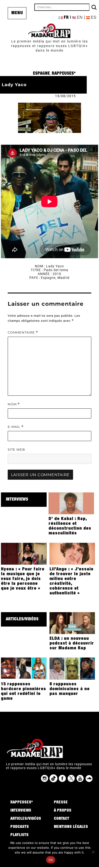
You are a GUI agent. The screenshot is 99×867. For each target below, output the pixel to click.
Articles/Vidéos (22, 619)
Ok (51, 860)
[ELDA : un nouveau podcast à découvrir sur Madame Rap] (72, 623)
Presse (61, 803)
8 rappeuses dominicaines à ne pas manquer (70, 689)
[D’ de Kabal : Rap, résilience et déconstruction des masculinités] (71, 503)
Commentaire (23, 332)
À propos (62, 811)
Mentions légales (71, 827)
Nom (14, 404)
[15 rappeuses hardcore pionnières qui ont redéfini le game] (24, 668)
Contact (61, 819)
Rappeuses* (64, 74)
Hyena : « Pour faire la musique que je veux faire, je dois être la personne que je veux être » (22, 579)
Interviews (17, 499)
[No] (93, 851)
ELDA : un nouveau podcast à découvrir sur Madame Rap (72, 644)
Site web (16, 449)
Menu (17, 13)
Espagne (41, 74)
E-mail (16, 427)
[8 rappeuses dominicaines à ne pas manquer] (72, 668)
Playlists (19, 835)
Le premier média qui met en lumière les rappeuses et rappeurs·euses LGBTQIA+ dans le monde (49, 45)
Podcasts (19, 827)
